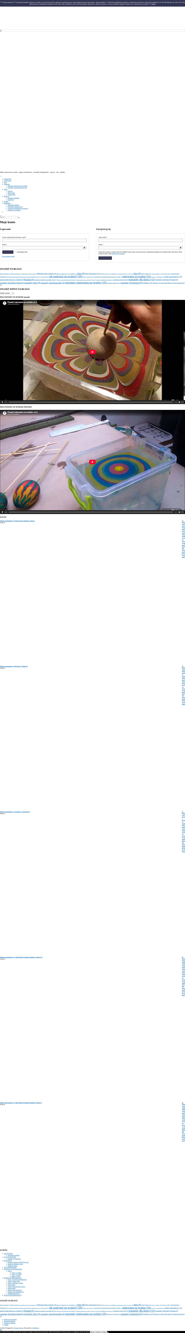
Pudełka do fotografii (14, 1259)
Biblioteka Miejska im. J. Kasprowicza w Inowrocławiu (24, 273)
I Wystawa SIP (45, 277)
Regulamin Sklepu (13, 205)
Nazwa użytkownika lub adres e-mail (17, 237)
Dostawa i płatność (13, 198)
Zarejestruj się (105, 258)
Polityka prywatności (14, 210)
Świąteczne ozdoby (14, 1255)
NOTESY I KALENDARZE (13, 1269)
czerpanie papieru (122, 273)
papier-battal (11, 1285)
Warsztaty (7, 184)
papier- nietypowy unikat (15, 1283)
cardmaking (114, 273)
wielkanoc (147, 283)
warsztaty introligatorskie (52, 283)
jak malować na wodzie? (65, 276)
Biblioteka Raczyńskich (46, 274)
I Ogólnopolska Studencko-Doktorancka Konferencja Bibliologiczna (24, 277)
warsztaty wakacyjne (113, 283)
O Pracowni (7, 181)
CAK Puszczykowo (105, 273)
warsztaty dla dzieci (142, 279)
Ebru (5, 182)
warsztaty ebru (32, 282)
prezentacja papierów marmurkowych (45, 280)
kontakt (6, 201)
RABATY (11, 200)
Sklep (5, 189)
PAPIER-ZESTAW (14, 1293)
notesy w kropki (16, 1274)
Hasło (8, 244)
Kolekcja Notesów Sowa (15, 1264)
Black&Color (73, 273)
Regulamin (7, 203)
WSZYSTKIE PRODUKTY (13, 1295)
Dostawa (6, 196)
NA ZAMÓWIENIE (10, 1267)
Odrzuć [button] (153, 4)
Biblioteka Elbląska (5, 273)
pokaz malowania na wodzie (12, 280)
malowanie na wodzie (136, 276)
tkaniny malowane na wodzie (84, 280)
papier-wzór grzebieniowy (16, 1292)
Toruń (94, 280)
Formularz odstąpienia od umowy (18, 208)
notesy (153, 277)
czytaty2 (130, 273)
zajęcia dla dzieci (167, 283)
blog (81, 273)
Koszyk (10, 191)
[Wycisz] (179, 402)
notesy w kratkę (16, 1273)
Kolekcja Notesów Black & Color (18, 1262)
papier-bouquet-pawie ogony (16, 1286)
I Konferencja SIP (166, 273)
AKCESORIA (8, 1253)
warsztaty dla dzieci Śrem (12, 283)
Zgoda (92, 1332)
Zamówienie (11, 194)
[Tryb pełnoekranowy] (182, 402)
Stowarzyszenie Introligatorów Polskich (66, 280)
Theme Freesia (18, 1328)
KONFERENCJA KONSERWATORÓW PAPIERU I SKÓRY (108, 277)
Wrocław (156, 283)
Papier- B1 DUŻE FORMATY (17, 1280)
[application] (92, 352)
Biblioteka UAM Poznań (63, 273)
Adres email (106, 237)
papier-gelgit (11, 1288)
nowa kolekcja (160, 277)
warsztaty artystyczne (120, 280)
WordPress (35, 1328)
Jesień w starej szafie (88, 277)
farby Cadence (146, 274)
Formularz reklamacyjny (15, 207)
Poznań (29, 279)
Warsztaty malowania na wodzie (17, 186)
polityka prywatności (118, 253)
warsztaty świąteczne (131, 282)
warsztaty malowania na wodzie (85, 282)
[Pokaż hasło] (84, 248)
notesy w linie (16, 1276)
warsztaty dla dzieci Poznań (166, 280)
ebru (137, 273)
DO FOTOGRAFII (10, 1257)
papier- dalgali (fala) (14, 1281)
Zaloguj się (8, 252)
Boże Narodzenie (92, 274)
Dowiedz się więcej (101, 1332)
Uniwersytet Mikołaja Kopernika (104, 280)
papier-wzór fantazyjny (15, 1290)
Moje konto (11, 193)
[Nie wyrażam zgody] (108, 1332)
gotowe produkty (156, 273)
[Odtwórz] (2, 402)
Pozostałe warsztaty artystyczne (17, 187)
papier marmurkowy (173, 277)
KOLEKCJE (8, 1260)
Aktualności (7, 179)
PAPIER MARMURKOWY (13, 1278)
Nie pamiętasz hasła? (8, 256)
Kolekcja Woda (12, 1266)
